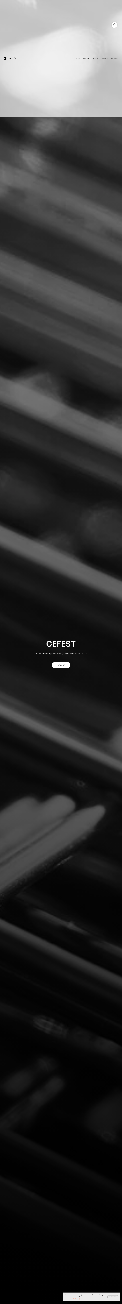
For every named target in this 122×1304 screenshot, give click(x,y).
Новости (95, 59)
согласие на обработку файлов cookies (76, 1299)
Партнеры (104, 59)
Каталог (86, 59)
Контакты (114, 59)
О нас (78, 59)
